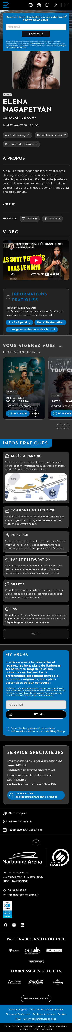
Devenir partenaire (36, 999)
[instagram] (14, 925)
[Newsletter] (30, 5)
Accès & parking (19, 322)
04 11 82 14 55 (24, 793)
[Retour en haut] (36, 842)
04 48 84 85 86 (17, 890)
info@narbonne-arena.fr (23, 894)
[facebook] (5, 925)
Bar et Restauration (50, 322)
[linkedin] (22, 925)
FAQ (18, 1019)
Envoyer (36, 34)
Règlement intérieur (44, 1014)
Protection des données (50, 1009)
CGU (32, 1009)
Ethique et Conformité (18, 1014)
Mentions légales (18, 1009)
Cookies (62, 1014)
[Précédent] (59, 426)
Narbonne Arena (37, 43)
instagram (32, 218)
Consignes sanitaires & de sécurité (32, 329)
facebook (55, 218)
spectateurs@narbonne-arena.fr (36, 796)
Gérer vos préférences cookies (39, 1019)
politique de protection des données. (37, 695)
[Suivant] (66, 426)
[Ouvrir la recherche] (47, 5)
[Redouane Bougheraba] (24, 388)
